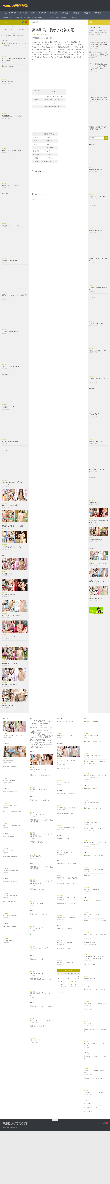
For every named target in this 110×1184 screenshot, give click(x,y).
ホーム (4, 13)
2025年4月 (91, 321)
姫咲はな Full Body (36, 903)
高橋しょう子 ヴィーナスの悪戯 (40, 1020)
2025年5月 (91, 228)
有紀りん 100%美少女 (91, 735)
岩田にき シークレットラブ (39, 948)
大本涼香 (34, 735)
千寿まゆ (43, 732)
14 (72, 981)
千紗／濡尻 (87, 1023)
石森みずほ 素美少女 (36, 973)
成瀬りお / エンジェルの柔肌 (94, 1092)
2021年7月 (59, 940)
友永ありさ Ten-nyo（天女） (11, 505)
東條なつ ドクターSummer (10, 185)
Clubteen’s (45, 721)
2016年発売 (6, 17)
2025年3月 (91, 412)
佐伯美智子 (39, 730)
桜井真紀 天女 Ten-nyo (95, 503)
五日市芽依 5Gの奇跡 (95, 540)
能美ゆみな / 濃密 (89, 978)
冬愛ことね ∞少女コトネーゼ (11, 150)
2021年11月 (60, 758)
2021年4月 (86, 867)
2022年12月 (5, 733)
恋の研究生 (40, 737)
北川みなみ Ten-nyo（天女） (11, 226)
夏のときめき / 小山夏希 (66, 918)
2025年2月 (91, 500)
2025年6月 (91, 167)
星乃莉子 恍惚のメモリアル (97, 197)
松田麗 (50, 740)
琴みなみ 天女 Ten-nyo (95, 414)
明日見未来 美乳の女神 (10, 870)
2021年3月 (86, 912)
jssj (31, 723)
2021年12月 (60, 733)
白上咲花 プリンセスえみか (97, 469)
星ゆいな (34, 740)
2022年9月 (5, 848)
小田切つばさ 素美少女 (37, 928)
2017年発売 (97, 13)
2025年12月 (5, 56)
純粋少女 (39, 744)
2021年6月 (86, 733)
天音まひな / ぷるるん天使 (66, 898)
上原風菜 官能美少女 (9, 780)
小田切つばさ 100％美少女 (38, 814)
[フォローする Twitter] (23, 22)
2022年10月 (5, 803)
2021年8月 (59, 875)
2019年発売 (75, 13)
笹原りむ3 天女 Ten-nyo (96, 323)
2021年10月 (60, 805)
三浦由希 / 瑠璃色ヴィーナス (66, 828)
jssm (35, 723)
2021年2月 (86, 1001)
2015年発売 (17, 17)
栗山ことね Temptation (10, 915)
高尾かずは (40, 747)
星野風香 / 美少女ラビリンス (66, 853)
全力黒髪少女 (41, 731)
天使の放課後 (40, 735)
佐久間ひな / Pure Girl (65, 963)
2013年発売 (38, 17)
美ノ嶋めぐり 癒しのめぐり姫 (39, 789)
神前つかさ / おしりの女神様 (67, 878)
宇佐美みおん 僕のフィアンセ (11, 705)
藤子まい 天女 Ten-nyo (95, 230)
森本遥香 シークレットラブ (93, 755)
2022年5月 (32, 812)
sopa (31, 725)
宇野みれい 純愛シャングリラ (11, 684)
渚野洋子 (45, 742)
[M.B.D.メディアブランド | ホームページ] (15, 5)
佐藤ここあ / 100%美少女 (93, 914)
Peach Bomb (46, 723)
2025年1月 (91, 561)
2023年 (33, 13)
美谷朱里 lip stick (8, 851)
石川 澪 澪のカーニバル (10, 806)
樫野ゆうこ (32, 742)
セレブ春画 (42, 728)
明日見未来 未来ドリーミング (12, 735)
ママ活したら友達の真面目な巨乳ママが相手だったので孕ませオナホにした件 (98, 44)
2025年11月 (5, 223)
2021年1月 (86, 1068)
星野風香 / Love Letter (65, 943)
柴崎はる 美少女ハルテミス (97, 581)
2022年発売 (42, 13)
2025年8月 (4, 571)
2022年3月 (32, 926)
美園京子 (46, 744)
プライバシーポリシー (91, 1107)
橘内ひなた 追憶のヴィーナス (97, 351)
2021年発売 (53, 13)
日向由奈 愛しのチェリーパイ (11, 547)
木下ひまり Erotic (8, 941)
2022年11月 (5, 758)
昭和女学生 (40, 740)
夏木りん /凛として (63, 783)
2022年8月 (5, 893)
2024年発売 (23, 13)
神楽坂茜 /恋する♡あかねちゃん (67, 808)
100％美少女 (36, 721)
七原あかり (47, 727)
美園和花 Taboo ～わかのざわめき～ (13, 116)
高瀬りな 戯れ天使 (36, 856)
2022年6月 (32, 767)
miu (39, 723)
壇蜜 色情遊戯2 (8, 761)
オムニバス (45, 725)
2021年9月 (59, 850)
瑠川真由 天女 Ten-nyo (95, 598)
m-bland (36, 34)
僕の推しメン (45, 730)
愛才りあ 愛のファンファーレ (11, 616)
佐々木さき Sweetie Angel (10, 441)
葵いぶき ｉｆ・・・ (8, 636)
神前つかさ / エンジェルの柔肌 (95, 1003)
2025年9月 (4, 480)
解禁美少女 (34, 747)
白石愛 (49, 742)
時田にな (47, 740)
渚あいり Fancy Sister (95, 441)
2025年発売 (12, 13)
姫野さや (47, 735)
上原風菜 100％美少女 (10, 896)
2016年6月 (35, 22)
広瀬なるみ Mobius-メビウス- (11, 260)
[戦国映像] (96, 613)
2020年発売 (64, 13)
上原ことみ (34, 730)
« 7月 (58, 992)
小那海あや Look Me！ (96, 169)
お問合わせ (64, 17)
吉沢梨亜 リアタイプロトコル (97, 563)
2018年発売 (86, 13)
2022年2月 (32, 971)
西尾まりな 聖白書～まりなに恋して (14, 526)
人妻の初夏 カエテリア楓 (38, 769)
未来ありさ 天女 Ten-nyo (10, 663)
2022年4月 (32, 879)
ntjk (42, 723)
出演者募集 (73, 17)
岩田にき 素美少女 (36, 1040)
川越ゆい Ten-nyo (7, 81)
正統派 (40, 742)
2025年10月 (5, 405)
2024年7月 (4, 661)
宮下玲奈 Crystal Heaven (10, 332)
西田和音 (50, 744)
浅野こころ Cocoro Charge (10, 366)
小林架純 (33, 737)
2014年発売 (28, 17)
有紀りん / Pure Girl (91, 889)
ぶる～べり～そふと (52, 17)
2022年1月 (32, 1018)
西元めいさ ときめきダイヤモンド (14, 825)
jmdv (51, 721)
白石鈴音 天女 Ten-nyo (9, 574)
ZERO (35, 725)
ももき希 (39, 725)
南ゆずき (48, 732)
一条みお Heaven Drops (9, 407)
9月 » (62, 992)
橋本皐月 (36, 742)
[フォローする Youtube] (26, 22)
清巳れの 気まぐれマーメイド (11, 595)
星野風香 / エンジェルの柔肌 (94, 869)
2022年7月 (5, 938)
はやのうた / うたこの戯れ (65, 735)
